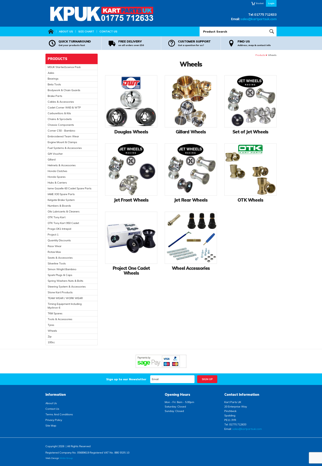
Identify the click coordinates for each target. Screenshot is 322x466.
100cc (51, 342)
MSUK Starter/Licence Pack (64, 67)
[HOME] (51, 31)
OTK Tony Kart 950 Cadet (63, 223)
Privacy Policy (53, 420)
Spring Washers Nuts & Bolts (65, 280)
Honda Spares (57, 176)
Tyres (51, 325)
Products (260, 55)
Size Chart (86, 31)
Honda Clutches (57, 171)
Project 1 (53, 234)
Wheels (52, 330)
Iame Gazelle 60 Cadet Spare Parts (69, 188)
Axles (51, 73)
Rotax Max (54, 252)
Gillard (52, 159)
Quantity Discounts (59, 240)
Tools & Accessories (60, 319)
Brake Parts (55, 96)
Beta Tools (54, 84)
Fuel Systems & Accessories (65, 148)
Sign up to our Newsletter (126, 379)
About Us (66, 31)
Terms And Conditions (59, 414)
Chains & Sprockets (60, 119)
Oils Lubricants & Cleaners (64, 211)
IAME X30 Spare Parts (61, 194)
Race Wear (54, 246)
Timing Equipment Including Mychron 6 (65, 305)
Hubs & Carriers (57, 182)
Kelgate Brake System (61, 200)
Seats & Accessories (60, 257)
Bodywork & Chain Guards (64, 90)
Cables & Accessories (61, 101)
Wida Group (66, 458)
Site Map (50, 425)
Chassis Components (61, 125)
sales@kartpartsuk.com (258, 19)
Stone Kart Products (60, 292)
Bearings (53, 78)
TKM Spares (55, 313)
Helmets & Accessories (62, 165)
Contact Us (108, 31)
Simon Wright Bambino (62, 269)
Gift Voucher (55, 153)
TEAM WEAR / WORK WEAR (65, 298)
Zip (50, 336)
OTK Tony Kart (56, 217)
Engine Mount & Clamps (62, 142)
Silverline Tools (57, 263)
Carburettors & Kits (59, 113)
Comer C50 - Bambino (61, 130)
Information (55, 394)
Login (271, 3)
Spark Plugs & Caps (60, 275)
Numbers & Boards (59, 205)
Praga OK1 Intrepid (59, 228)
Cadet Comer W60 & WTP (64, 107)
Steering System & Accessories (67, 286)
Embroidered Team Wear (63, 136)
